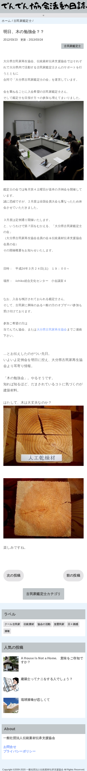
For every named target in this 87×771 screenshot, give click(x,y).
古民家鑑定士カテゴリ (43, 594)
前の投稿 (73, 575)
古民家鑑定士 (72, 46)
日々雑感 (73, 624)
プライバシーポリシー (19, 751)
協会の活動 (44, 624)
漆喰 (7, 631)
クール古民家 (12, 624)
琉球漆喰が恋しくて (35, 699)
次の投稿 (13, 575)
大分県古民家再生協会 (52, 329)
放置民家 (59, 624)
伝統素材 (29, 624)
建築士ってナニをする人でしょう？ (47, 679)
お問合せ (9, 747)
